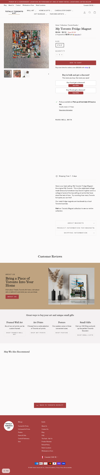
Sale (19, 441)
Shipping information (76, 233)
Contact (18, 5)
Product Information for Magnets (75, 228)
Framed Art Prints (23, 426)
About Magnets (76, 223)
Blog (5, 5)
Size (57, 41)
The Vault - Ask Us (47, 438)
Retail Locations (40, 5)
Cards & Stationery (63, 10)
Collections (63, 25)
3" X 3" (59, 45)
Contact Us (45, 429)
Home (57, 25)
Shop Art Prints (38, 332)
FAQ (43, 435)
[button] (75, 35)
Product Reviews (46, 441)
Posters (20, 432)
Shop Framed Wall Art (14, 333)
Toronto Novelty (73, 25)
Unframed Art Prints (24, 429)
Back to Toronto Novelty (51, 405)
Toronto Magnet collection (71, 208)
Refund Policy (46, 445)
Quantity (60, 51)
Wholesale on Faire (28, 5)
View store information (65, 110)
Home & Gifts (45, 10)
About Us (11, 5)
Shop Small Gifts (85, 335)
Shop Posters (62, 332)
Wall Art (31, 10)
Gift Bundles (40, 14)
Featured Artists (57, 14)
